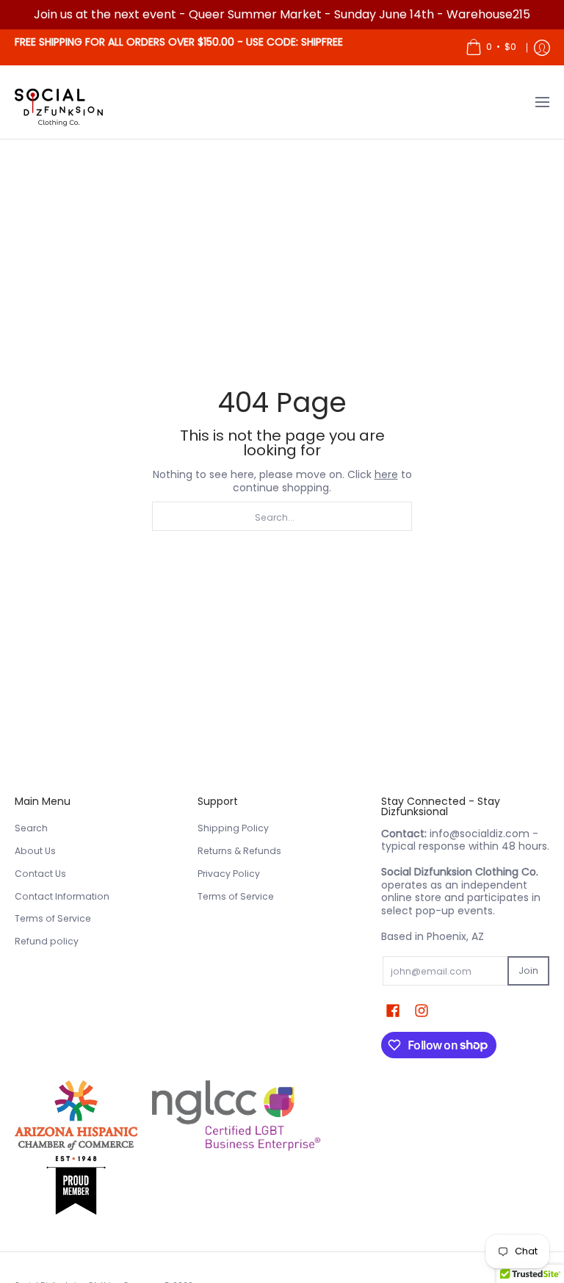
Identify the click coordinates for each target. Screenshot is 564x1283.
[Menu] (541, 102)
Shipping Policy (233, 828)
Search (31, 828)
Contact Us (40, 873)
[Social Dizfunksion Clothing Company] (59, 102)
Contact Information (62, 896)
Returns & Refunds (239, 851)
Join (528, 970)
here (386, 474)
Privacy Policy (229, 873)
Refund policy (47, 941)
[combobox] (282, 516)
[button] (393, 1010)
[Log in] (542, 47)
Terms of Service (53, 918)
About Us (35, 851)
